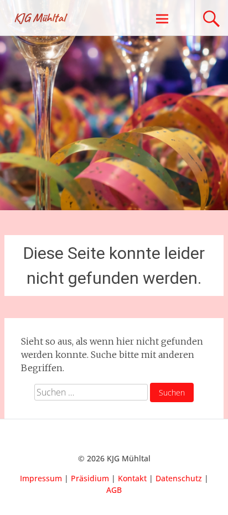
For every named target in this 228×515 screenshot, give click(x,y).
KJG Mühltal (39, 17)
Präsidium (90, 478)
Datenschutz (179, 478)
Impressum (41, 478)
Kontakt (132, 478)
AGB (114, 490)
